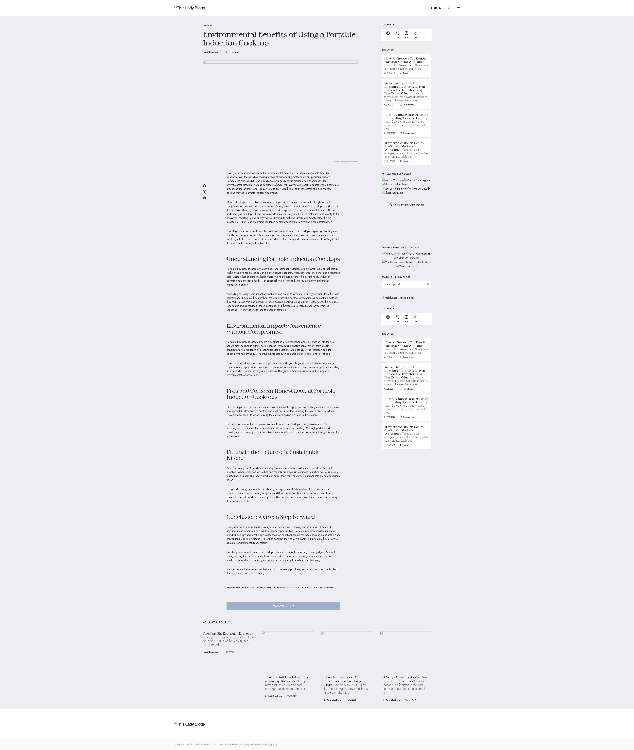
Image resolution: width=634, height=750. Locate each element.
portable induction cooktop (318, 587)
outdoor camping (276, 310)
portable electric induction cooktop (278, 587)
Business (208, 25)
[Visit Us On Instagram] (417, 180)
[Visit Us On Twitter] (393, 180)
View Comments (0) (283, 605)
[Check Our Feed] (392, 193)
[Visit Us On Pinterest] (394, 188)
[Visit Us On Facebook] (395, 184)
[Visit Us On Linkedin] (418, 188)
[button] (435, 8)
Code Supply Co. (270, 744)
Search (428, 284)
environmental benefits (240, 587)
